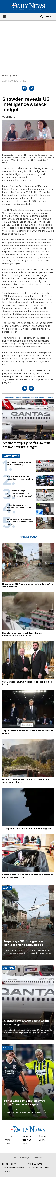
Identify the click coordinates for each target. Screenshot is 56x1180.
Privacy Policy (9, 1164)
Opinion (43, 1136)
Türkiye (8, 1136)
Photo (25, 1144)
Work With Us (35, 1164)
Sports (42, 1140)
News (5, 76)
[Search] (41, 16)
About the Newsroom (13, 1168)
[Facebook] (24, 88)
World (16, 76)
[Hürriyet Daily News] (28, 6)
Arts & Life (27, 1140)
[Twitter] (31, 88)
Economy (26, 1136)
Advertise (7, 1172)
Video (7, 1144)
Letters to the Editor (38, 1168)
